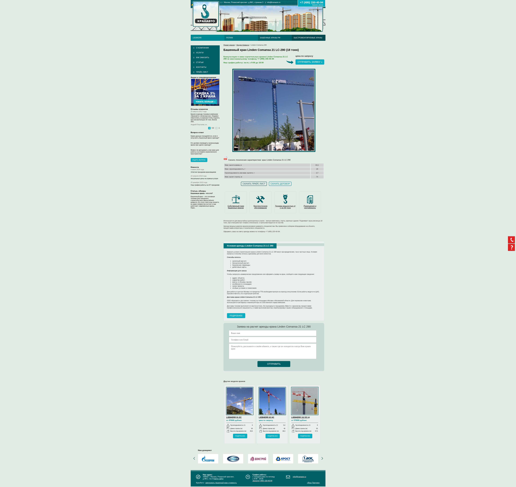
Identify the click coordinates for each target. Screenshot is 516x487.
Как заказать (202, 57)
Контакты (201, 67)
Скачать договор (280, 184)
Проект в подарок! (205, 92)
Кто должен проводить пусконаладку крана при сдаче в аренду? (205, 144)
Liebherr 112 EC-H (300, 417)
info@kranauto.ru (299, 477)
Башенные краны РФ (270, 38)
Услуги (199, 53)
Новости (195, 167)
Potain (229, 38)
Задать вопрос (199, 160)
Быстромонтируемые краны (308, 38)
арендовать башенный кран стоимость (221, 483)
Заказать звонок (317, 5)
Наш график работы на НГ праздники (205, 185)
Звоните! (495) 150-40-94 (262, 481)
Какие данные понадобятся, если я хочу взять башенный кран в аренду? (205, 137)
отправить (274, 364)
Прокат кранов (229, 45)
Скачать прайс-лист (254, 184)
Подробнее (236, 315)
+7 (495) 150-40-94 (311, 2)
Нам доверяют (205, 450)
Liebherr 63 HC (266, 417)
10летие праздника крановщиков (203, 172)
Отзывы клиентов (199, 109)
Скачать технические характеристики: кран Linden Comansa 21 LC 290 (259, 160)
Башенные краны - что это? (202, 193)
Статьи (199, 62)
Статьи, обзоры (198, 191)
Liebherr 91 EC (234, 417)
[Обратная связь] (512, 240)
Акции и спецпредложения (203, 77)
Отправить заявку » (310, 62)
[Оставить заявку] (512, 247)
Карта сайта (218, 479)
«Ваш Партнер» (313, 483)
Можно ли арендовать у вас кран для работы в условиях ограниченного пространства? (205, 152)
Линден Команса (242, 45)
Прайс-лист (202, 72)
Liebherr (197, 38)
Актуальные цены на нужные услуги (204, 179)
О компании (202, 48)
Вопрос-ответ (197, 132)
